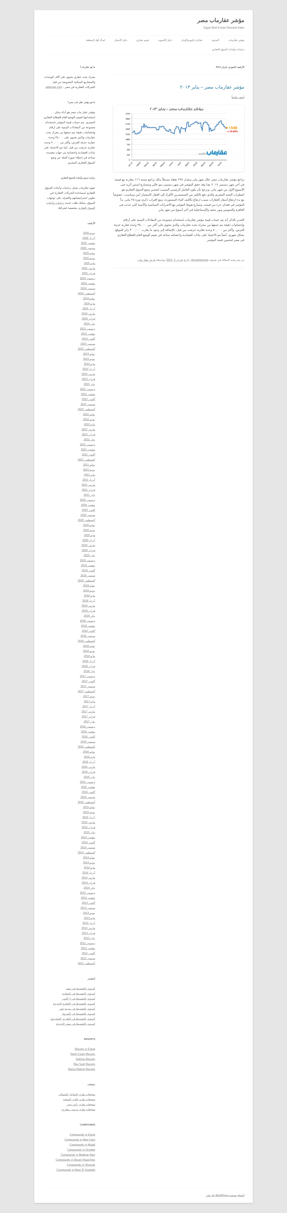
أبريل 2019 (88, 600)
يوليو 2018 (89, 646)
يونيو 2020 (89, 530)
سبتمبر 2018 (87, 636)
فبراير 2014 (88, 882)
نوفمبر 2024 (88, 283)
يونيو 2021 (89, 469)
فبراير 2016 (88, 772)
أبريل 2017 (88, 706)
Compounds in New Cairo (80, 1139)
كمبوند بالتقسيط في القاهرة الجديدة (74, 1003)
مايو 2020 (89, 535)
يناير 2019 (89, 615)
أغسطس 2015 (86, 802)
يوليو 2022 (89, 414)
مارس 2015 (88, 822)
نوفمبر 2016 (88, 731)
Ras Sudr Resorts (84, 1064)
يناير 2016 (89, 777)
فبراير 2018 (88, 666)
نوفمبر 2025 (88, 243)
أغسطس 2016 (86, 746)
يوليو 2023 (89, 354)
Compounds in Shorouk (81, 1164)
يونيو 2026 (89, 233)
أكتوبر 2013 (88, 903)
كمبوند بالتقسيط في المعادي (78, 993)
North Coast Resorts (82, 1054)
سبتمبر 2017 (87, 686)
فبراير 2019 (88, 610)
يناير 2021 (89, 495)
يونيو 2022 (89, 419)
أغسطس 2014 (86, 852)
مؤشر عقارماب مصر (220, 20)
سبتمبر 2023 (87, 343)
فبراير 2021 (88, 489)
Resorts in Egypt (85, 1049)
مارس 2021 (88, 484)
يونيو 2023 (89, 359)
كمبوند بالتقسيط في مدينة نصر (77, 1008)
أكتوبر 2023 (88, 338)
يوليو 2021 (89, 464)
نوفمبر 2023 (88, 333)
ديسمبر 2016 (87, 726)
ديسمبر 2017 (87, 676)
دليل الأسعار (120, 40)
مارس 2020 (88, 545)
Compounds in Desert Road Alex (75, 1159)
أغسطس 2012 (86, 963)
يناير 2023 (89, 384)
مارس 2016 (88, 767)
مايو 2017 (89, 701)
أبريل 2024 (88, 308)
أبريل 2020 (88, 540)
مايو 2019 (89, 595)
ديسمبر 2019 (87, 560)
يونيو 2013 (89, 913)
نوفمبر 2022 (88, 394)
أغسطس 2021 (86, 459)
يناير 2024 (89, 323)
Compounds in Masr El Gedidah (76, 1169)
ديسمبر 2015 (87, 782)
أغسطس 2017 (86, 691)
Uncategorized (199, 259)
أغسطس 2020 (86, 520)
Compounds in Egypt (82, 1134)
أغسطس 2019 (86, 580)
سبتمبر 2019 (87, 575)
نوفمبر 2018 (88, 625)
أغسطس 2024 (86, 293)
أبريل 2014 (88, 872)
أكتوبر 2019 (88, 570)
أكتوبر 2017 (88, 681)
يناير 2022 (89, 439)
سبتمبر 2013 (87, 908)
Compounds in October (81, 1149)
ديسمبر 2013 (87, 892)
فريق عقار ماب (146, 259)
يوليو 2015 (89, 807)
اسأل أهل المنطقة (95, 40)
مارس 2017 (88, 711)
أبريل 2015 (88, 817)
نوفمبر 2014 (88, 837)
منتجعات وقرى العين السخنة (79, 1099)
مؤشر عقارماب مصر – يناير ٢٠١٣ (212, 87)
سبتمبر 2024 (87, 288)
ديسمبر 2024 (87, 278)
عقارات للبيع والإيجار (192, 40)
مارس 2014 (88, 877)
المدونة (215, 40)
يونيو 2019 (89, 590)
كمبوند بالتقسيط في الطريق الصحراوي (72, 1018)
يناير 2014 (89, 887)
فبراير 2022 (88, 434)
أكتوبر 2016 (88, 736)
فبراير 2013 (88, 933)
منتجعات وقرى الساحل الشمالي (76, 1094)
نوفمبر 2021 (88, 449)
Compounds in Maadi (82, 1144)
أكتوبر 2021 (88, 454)
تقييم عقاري (142, 40)
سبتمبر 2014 (87, 847)
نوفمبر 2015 (88, 787)
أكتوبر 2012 (88, 953)
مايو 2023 (89, 364)
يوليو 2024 (89, 298)
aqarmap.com (54, 87)
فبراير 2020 (88, 550)
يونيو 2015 (89, 812)
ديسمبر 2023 (87, 328)
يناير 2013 (89, 938)
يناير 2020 (89, 555)
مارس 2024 (88, 313)
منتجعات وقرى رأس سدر (81, 1104)
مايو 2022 (89, 424)
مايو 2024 (89, 303)
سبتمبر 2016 (87, 741)
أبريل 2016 (88, 761)
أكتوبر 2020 (88, 510)
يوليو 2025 (89, 253)
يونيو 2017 (89, 696)
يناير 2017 (89, 721)
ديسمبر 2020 (87, 500)
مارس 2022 (88, 429)
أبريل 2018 (88, 661)
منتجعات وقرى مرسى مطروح (78, 1109)
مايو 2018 (89, 656)
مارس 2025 (88, 268)
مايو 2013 (89, 918)
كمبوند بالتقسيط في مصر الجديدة (75, 1023)
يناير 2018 (89, 671)
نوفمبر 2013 (88, 897)
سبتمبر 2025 (87, 248)
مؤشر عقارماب (236, 40)
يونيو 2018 (89, 651)
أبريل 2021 (88, 479)
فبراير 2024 (88, 318)
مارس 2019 (88, 605)
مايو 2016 (89, 756)
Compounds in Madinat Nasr (78, 1154)
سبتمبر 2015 (87, 797)
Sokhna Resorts (85, 1059)
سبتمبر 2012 (87, 958)
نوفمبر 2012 (88, 948)
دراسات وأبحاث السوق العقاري (228, 49)
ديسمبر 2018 (87, 620)
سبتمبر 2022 (87, 404)
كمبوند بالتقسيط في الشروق (78, 1013)
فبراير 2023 (88, 379)
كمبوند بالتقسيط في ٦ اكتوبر (78, 998)
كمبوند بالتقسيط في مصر (80, 988)
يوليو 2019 (89, 585)
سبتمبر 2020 (87, 515)
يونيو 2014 (89, 862)
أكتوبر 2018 (88, 631)
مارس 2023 (88, 374)
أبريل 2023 (88, 369)
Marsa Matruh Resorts (81, 1069)
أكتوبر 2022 (88, 399)
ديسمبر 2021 (87, 444)
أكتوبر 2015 (88, 792)
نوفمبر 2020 (88, 505)
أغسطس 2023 (86, 348)
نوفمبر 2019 (88, 565)
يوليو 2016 (89, 751)
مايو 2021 (89, 474)
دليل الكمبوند (165, 40)
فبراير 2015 (88, 827)
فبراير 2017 (88, 716)
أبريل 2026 (88, 238)
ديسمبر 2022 (87, 389)
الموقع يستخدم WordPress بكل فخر (225, 1195)
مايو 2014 (89, 867)
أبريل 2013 (88, 923)
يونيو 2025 (89, 258)
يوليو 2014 (89, 857)
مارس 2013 (88, 928)
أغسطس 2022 (86, 409)
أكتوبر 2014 (88, 842)
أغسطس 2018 (86, 641)
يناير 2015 (89, 832)
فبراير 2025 (88, 273)
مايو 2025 (89, 263)
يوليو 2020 (89, 525)
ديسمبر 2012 (87, 943)
